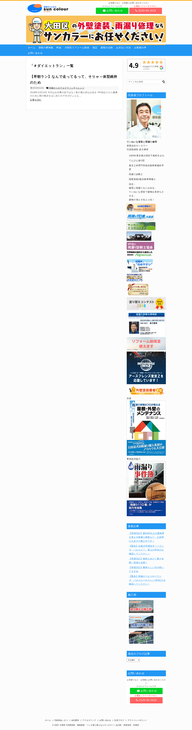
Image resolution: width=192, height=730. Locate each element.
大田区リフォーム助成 (77, 47)
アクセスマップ (89, 720)
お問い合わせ (35, 53)
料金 (58, 47)
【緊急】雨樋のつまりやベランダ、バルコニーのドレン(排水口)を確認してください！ (147, 580)
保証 (94, 47)
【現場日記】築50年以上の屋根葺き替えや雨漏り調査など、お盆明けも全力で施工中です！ (146, 537)
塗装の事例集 (46, 47)
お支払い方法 (123, 47)
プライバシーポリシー (137, 720)
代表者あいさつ (61, 720)
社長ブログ (119, 720)
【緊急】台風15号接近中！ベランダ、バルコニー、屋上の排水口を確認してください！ (146, 550)
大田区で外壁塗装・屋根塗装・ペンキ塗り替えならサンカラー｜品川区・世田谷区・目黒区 (99, 725)
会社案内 (75, 720)
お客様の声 (140, 47)
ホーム (31, 47)
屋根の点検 (107, 47)
